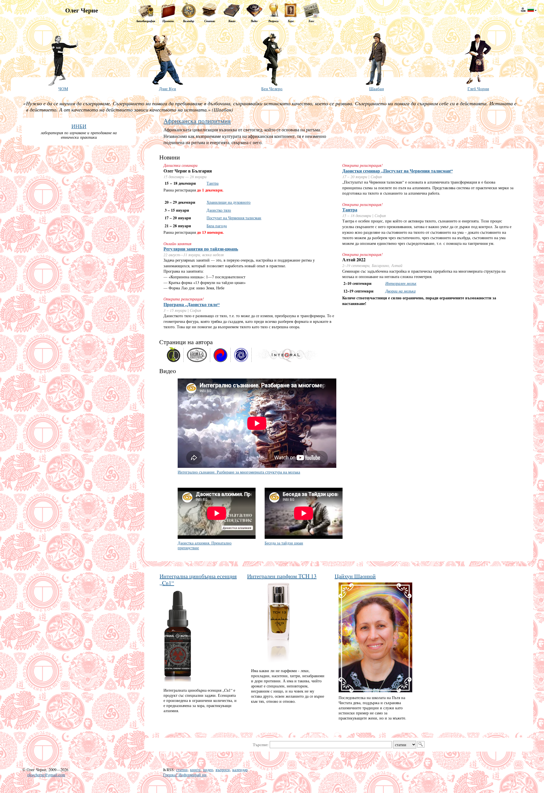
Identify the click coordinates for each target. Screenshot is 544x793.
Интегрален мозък (400, 283)
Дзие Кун (167, 88)
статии (182, 769)
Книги (231, 21)
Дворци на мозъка (400, 291)
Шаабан (376, 88)
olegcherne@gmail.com (46, 774)
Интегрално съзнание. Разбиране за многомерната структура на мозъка (239, 472)
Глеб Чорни (478, 88)
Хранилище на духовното (228, 202)
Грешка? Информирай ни (185, 774)
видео (208, 769)
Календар (188, 21)
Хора (291, 21)
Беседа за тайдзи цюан (284, 543)
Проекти (168, 21)
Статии (209, 21)
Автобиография (145, 21)
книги (195, 769)
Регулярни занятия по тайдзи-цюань (200, 248)
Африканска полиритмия (197, 121)
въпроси (223, 769)
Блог (311, 21)
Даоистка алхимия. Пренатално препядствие (204, 545)
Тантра (212, 183)
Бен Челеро (271, 88)
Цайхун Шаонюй (355, 576)
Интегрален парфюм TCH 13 (281, 576)
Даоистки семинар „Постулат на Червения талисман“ (397, 170)
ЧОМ (63, 88)
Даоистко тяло (219, 210)
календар (240, 769)
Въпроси (273, 21)
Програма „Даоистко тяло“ (191, 304)
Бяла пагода (217, 225)
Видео (254, 21)
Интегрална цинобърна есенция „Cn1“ (198, 579)
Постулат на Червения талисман (234, 217)
